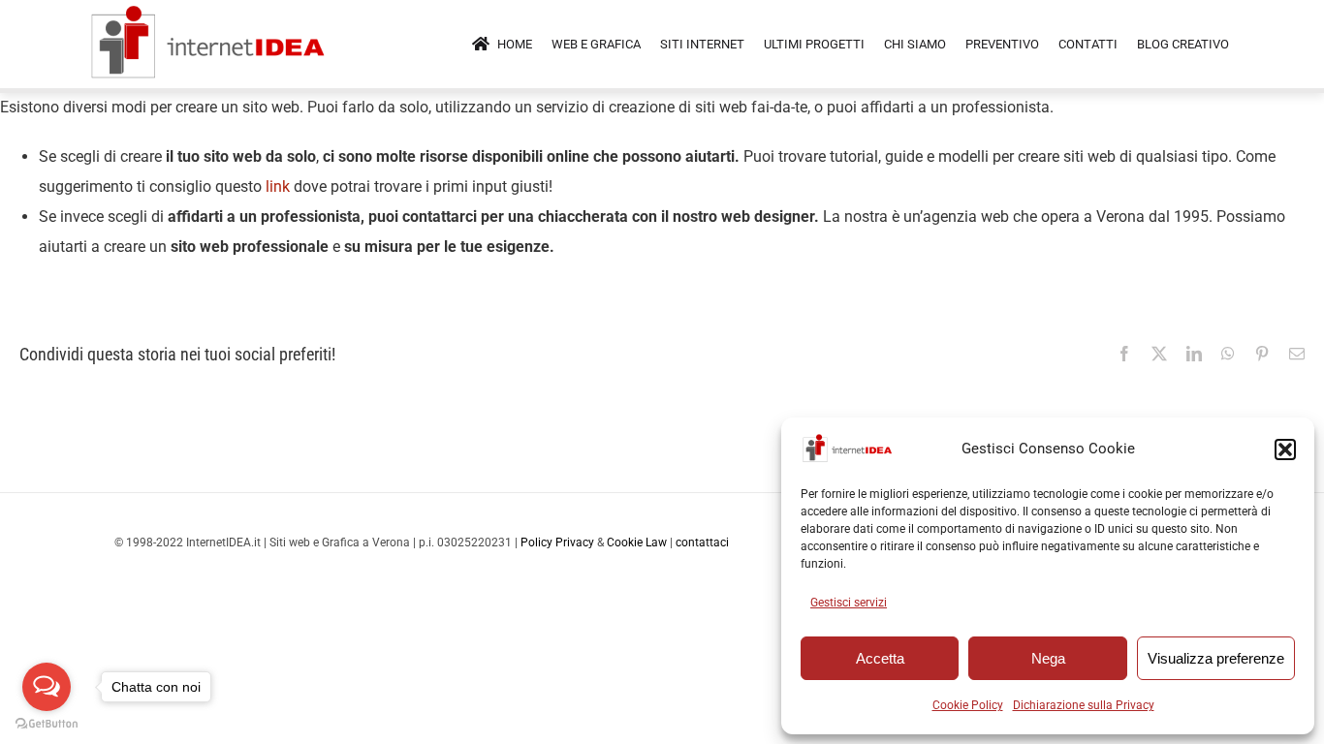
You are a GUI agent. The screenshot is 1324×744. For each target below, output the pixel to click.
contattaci (702, 542)
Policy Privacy (557, 542)
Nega (1048, 658)
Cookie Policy (967, 705)
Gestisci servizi (848, 602)
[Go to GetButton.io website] (47, 724)
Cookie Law (637, 542)
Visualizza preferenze (1216, 658)
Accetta (880, 658)
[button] (1285, 449)
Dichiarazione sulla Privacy (1083, 705)
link (278, 186)
